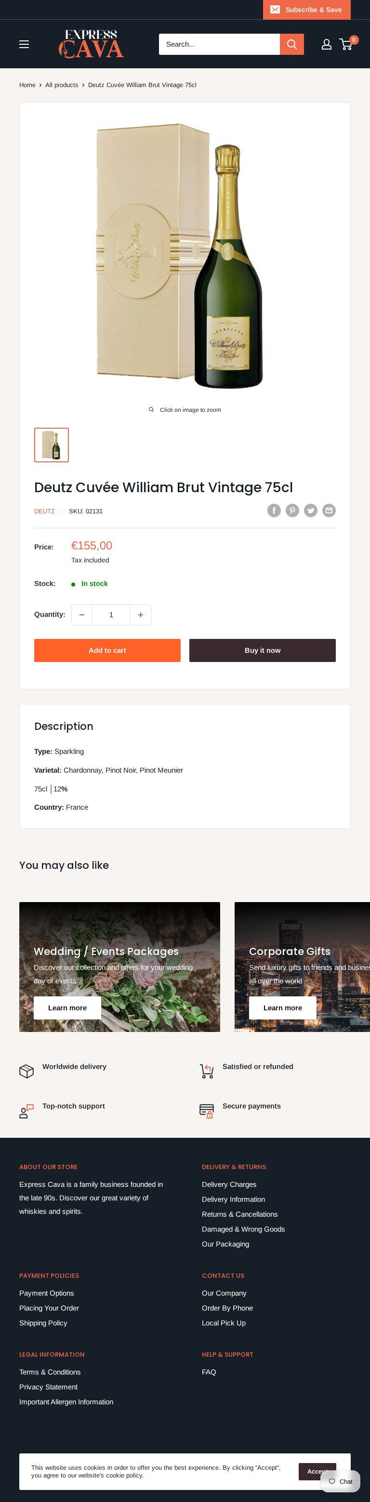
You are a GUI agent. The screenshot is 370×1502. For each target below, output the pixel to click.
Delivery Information (233, 1199)
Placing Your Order (49, 1308)
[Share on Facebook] (274, 510)
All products (62, 85)
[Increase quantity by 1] (141, 615)
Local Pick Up (224, 1323)
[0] (346, 44)
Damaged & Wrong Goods (243, 1229)
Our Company (224, 1293)
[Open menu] (24, 44)
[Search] (292, 44)
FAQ (209, 1372)
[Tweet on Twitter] (310, 510)
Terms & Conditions (50, 1372)
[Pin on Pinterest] (292, 510)
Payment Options (46, 1293)
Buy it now (262, 650)
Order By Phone (227, 1308)
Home (27, 85)
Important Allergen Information (66, 1402)
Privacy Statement (48, 1387)
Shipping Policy (43, 1323)
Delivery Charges (229, 1184)
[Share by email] (329, 510)
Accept (317, 1471)
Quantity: (50, 614)
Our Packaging (225, 1244)
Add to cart (107, 650)
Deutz (44, 511)
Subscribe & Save (314, 9)
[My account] (326, 44)
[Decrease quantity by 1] (82, 615)
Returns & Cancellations (240, 1214)
